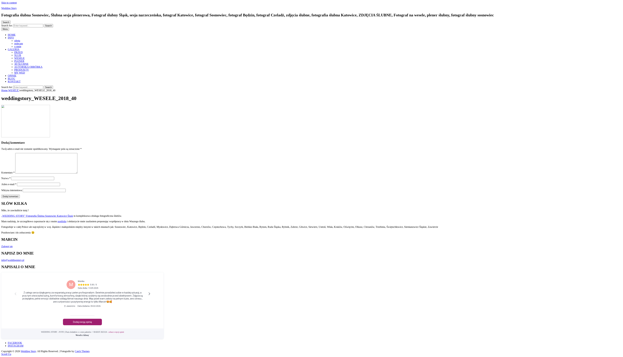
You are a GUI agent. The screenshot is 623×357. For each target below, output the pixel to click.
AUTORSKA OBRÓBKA (28, 66)
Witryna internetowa (11, 190)
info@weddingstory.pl (12, 260)
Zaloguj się (7, 246)
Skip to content (9, 2)
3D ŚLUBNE (21, 64)
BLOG (11, 78)
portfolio (62, 221)
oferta (17, 40)
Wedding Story (9, 8)
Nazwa (6, 178)
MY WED (19, 72)
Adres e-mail (8, 184)
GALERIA (13, 49)
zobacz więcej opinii (82, 332)
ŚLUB (17, 55)
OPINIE (12, 75)
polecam (18, 43)
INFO (11, 37)
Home (4, 90)
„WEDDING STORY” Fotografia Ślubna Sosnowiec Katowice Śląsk (37, 215)
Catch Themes (82, 351)
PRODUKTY (21, 69)
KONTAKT (14, 81)
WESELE (19, 58)
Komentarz (8, 172)
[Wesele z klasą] (82, 335)
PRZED (18, 52)
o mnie (17, 46)
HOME (12, 34)
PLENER (19, 61)
